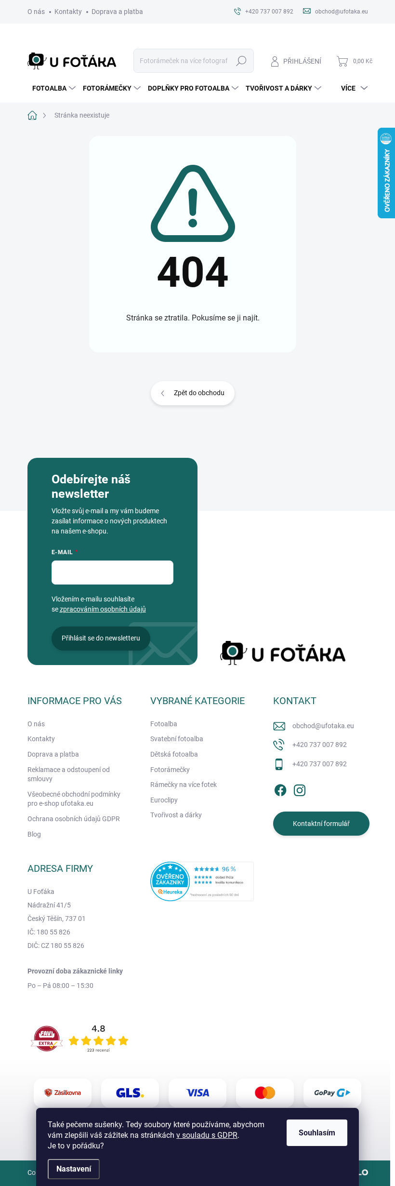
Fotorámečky (170, 769)
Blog (34, 834)
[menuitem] (52, 88)
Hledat (241, 61)
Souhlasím (317, 1132)
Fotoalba (163, 724)
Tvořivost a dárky (176, 815)
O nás (36, 11)
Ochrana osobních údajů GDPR (73, 819)
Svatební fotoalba (176, 739)
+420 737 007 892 (319, 744)
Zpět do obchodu (199, 393)
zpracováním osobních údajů (103, 609)
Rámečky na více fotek (183, 784)
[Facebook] (280, 788)
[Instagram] (299, 788)
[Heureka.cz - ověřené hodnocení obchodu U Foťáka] (202, 881)
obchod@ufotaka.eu (323, 726)
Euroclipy (164, 800)
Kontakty (68, 11)
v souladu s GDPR (206, 1135)
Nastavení (73, 1168)
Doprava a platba (117, 11)
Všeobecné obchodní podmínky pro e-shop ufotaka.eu (73, 799)
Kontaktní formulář (321, 823)
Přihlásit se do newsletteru (101, 638)
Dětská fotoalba (174, 754)
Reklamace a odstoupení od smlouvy (68, 774)
